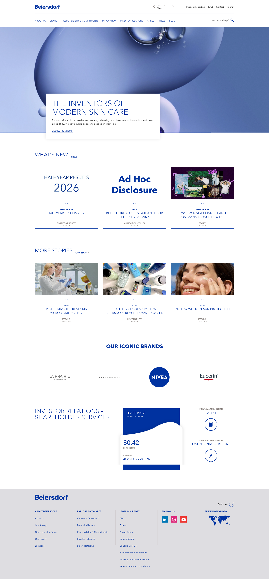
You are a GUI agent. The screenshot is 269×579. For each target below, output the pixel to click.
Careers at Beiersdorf (87, 518)
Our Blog (81, 253)
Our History (41, 539)
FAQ (210, 7)
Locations (40, 546)
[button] (30, 80)
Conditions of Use (129, 546)
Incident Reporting (195, 7)
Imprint (230, 7)
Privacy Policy (126, 532)
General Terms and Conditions (135, 566)
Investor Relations (86, 539)
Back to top (223, 504)
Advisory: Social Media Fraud (134, 560)
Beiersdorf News (85, 546)
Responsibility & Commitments (92, 532)
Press (74, 157)
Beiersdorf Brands (86, 525)
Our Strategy (41, 525)
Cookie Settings (127, 539)
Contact (220, 7)
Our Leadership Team (46, 532)
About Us (39, 518)
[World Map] (219, 521)
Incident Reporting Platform (133, 553)
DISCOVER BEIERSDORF (62, 131)
